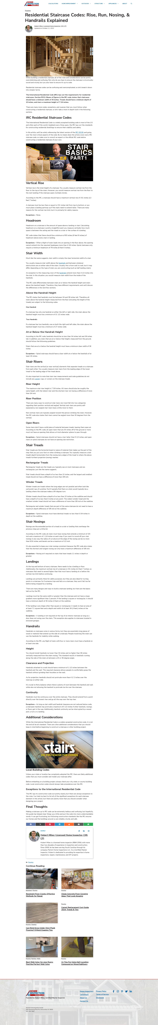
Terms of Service (102, 994)
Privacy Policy (101, 991)
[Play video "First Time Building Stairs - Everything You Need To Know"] (59, 162)
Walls (38, 959)
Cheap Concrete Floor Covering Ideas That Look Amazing (74, 895)
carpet (37, 379)
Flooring (28, 11)
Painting (33, 959)
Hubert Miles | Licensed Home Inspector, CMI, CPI (50, 26)
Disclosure (100, 998)
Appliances (112, 3)
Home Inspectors (86, 991)
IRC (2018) (79, 132)
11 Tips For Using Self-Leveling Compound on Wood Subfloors (74, 963)
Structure (99, 3)
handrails (62, 263)
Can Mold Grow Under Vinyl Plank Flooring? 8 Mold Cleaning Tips (40, 929)
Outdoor (85, 3)
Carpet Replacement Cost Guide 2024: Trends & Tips (75, 908)
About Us (83, 998)
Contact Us (84, 1001)
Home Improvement (69, 3)
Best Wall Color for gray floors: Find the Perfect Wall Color (39, 963)
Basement (29, 890)
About (124, 3)
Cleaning (33, 924)
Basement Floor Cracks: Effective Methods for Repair (40, 895)
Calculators (53, 3)
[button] (131, 3)
